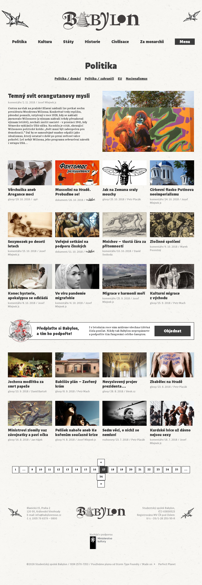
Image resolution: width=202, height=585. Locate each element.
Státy (68, 42)
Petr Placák (134, 199)
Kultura (45, 42)
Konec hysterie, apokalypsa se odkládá (28, 295)
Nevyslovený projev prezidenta (119, 384)
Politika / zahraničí (99, 78)
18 (112, 470)
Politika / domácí (68, 78)
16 (94, 470)
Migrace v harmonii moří (123, 293)
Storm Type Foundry (127, 564)
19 (121, 470)
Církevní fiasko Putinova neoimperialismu (172, 192)
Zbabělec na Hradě (166, 382)
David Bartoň (39, 391)
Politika (19, 42)
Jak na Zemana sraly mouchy (120, 192)
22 (149, 470)
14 (76, 470)
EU (120, 78)
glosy (11, 199)
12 (58, 470)
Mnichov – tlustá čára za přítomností (124, 244)
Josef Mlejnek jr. (47, 102)
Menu (185, 42)
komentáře (14, 102)
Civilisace (120, 42)
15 (85, 470)
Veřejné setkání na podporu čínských (71, 244)
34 (101, 477)
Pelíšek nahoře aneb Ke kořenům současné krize (76, 432)
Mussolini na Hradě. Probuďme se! (73, 192)
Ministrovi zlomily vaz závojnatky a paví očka (28, 432)
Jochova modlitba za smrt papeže (26, 384)
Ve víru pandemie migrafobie (70, 295)
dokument (61, 200)
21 (139, 470)
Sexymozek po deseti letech (26, 244)
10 (40, 470)
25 (176, 470)
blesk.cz (130, 391)
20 (130, 470)
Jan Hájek (36, 440)
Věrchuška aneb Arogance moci (22, 192)
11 (49, 470)
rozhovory (108, 440)
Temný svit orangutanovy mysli (49, 95)
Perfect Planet (167, 564)
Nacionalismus (136, 78)
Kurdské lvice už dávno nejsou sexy (170, 432)
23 (158, 470)
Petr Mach (179, 303)
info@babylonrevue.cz (48, 515)
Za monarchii (152, 42)
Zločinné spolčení (165, 241)
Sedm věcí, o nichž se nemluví (120, 432)
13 (67, 470)
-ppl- (35, 199)
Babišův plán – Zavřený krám (76, 384)
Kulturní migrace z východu (165, 295)
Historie (92, 42)
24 (167, 470)
